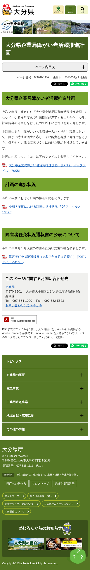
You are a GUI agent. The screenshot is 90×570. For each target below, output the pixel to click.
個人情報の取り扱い (41, 496)
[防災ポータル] (58, 9)
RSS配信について (14, 511)
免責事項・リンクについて (19, 503)
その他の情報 (16, 429)
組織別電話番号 (64, 483)
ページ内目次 (45, 67)
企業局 (10, 287)
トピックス (14, 361)
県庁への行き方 (16, 483)
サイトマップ (12, 496)
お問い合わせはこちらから (23, 305)
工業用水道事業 (17, 402)
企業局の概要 (16, 375)
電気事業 (13, 388)
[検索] (82, 9)
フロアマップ (40, 483)
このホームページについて (58, 503)
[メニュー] (70, 9)
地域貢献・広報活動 (20, 415)
